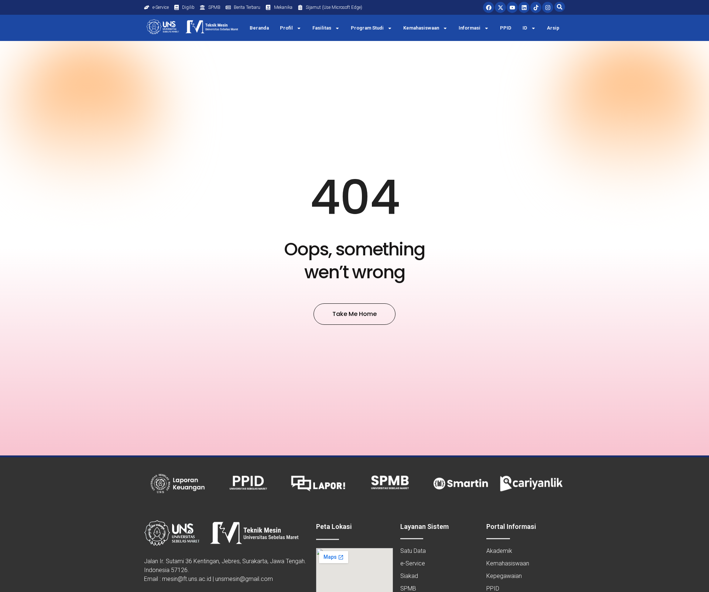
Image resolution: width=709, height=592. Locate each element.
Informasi (469, 28)
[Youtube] (512, 7)
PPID (505, 28)
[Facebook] (488, 7)
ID (525, 28)
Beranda (259, 28)
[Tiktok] (535, 7)
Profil (286, 28)
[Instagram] (547, 7)
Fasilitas (321, 28)
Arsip (553, 28)
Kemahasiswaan (421, 28)
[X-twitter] (500, 7)
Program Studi (367, 28)
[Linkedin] (524, 7)
